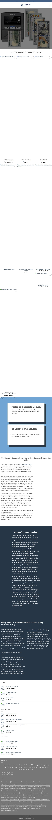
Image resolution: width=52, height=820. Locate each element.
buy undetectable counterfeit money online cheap (25, 784)
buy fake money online (36, 781)
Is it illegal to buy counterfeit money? (21, 790)
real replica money (13, 797)
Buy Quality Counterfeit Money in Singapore (26, 270)
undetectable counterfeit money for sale (23, 801)
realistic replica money (43, 795)
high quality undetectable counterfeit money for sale (34, 788)
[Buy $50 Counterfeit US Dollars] (8, 340)
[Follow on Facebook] (2, 773)
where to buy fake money (35, 808)
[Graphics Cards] (43, 107)
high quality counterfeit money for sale (42, 786)
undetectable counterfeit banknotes (42, 799)
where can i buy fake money (21, 806)
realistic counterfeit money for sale (30, 795)
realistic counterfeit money (17, 795)
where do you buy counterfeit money (8, 808)
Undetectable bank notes (29, 799)
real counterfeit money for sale (26, 792)
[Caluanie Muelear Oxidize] (8, 215)
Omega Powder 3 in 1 (26, 161)
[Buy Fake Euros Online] (43, 278)
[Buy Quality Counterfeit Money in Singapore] (26, 215)
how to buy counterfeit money (7, 790)
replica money (21, 797)
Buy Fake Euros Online (43, 285)
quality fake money (15, 792)
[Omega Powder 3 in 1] (26, 107)
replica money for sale (29, 797)
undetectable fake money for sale (19, 804)
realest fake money (37, 792)
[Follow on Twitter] (7, 773)
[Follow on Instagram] (5, 773)
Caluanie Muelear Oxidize (8, 269)
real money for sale (5, 797)
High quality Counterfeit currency (27, 786)
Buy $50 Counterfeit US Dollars (8, 393)
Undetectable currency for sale (38, 801)
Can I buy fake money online (42, 784)
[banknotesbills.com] (26, 5)
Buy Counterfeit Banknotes (25, 464)
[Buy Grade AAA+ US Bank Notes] (43, 215)
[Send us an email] (9, 773)
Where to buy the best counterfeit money (9, 810)
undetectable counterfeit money (7, 801)
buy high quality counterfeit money (8, 784)
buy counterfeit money (5, 781)
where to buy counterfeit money (23, 808)
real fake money (45, 792)
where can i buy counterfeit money (8, 806)
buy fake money (27, 781)
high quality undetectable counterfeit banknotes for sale (12, 788)
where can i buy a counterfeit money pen (35, 804)
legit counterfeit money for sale (36, 790)
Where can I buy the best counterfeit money (37, 806)
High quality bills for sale (15, 786)
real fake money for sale (6, 795)
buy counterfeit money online (17, 781)
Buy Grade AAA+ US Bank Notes (43, 269)
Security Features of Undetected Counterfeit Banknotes (12, 799)
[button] (2, 5)
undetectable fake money (6, 804)
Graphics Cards (43, 161)
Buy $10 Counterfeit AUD (8, 161)
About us (23, 816)
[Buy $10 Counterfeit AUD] (8, 107)
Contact (29, 816)
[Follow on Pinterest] (12, 773)
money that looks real (5, 792)
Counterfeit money (5, 786)
